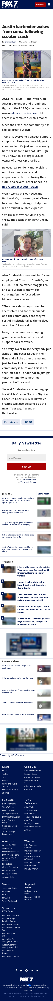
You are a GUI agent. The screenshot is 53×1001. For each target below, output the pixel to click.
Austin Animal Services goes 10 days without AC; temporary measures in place (17, 549)
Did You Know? (31, 868)
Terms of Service (28, 482)
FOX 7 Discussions (32, 826)
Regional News (29, 885)
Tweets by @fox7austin (12, 755)
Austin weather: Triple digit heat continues (16, 667)
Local (4, 770)
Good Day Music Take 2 (9, 827)
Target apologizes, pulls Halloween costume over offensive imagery (17, 523)
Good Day (30, 766)
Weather (29, 841)
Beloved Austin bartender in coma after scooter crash (24, 260)
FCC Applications (9, 873)
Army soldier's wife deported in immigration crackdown (15, 511)
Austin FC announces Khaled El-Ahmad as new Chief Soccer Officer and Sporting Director (18, 500)
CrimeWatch (29, 807)
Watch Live (40, 5)
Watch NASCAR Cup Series (11, 928)
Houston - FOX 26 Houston (32, 898)
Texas (4, 777)
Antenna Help (8, 877)
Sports (6, 884)
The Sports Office (10, 813)
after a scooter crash (25, 113)
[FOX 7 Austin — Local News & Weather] (10, 4)
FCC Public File (8, 870)
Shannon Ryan (10, 42)
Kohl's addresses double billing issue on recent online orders (18, 536)
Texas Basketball (9, 901)
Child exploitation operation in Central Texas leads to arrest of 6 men (34, 609)
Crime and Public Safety (9, 785)
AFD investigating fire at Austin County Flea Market (18, 691)
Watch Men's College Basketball (10, 940)
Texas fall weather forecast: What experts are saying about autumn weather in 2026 (33, 597)
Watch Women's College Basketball (10, 946)
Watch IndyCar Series (8, 934)
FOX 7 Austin (22, 42)
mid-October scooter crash (20, 186)
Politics (5, 780)
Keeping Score (30, 774)
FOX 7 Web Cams (32, 862)
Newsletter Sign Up (10, 851)
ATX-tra (27, 830)
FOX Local (8, 799)
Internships (7, 864)
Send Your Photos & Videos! (32, 857)
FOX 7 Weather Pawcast (31, 846)
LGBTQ (28, 422)
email (37, 970)
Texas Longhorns (10, 888)
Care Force (29, 820)
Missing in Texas (31, 823)
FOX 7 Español (8, 810)
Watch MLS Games (10, 956)
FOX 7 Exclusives (30, 801)
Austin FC (6, 891)
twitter (21, 970)
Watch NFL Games (10, 915)
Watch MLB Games (10, 924)
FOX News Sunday (10, 789)
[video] (44, 668)
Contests (28, 789)
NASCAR (6, 897)
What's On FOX (8, 845)
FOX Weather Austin (11, 817)
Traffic (5, 774)
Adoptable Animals (32, 786)
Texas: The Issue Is (32, 817)
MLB (4, 894)
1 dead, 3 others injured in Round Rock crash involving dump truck (31, 585)
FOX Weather (30, 865)
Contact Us (7, 848)
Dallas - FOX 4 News (30, 892)
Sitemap (5, 792)
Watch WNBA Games (8, 951)
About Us (7, 841)
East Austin (33, 42)
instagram (26, 970)
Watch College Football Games (9, 919)
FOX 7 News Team (10, 855)
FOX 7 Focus (29, 813)
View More (43, 493)
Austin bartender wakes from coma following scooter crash (23, 81)
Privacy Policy (29, 479)
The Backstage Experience (8, 832)
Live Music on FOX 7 (32, 781)
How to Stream (9, 803)
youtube (31, 970)
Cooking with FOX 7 (33, 777)
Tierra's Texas (8, 807)
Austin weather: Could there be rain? (18, 714)
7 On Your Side (30, 810)
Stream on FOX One (8, 909)
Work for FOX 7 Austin (9, 859)
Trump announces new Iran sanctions (18, 702)
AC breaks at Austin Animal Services (17, 678)
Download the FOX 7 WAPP (32, 851)
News (5, 766)
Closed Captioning (10, 867)
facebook (16, 970)
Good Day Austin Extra (9, 821)
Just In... (7, 493)
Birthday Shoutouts (32, 770)
